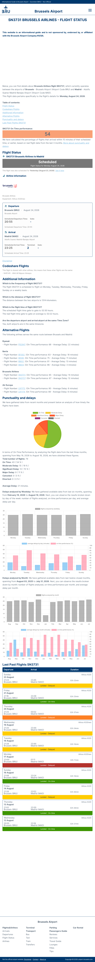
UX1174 (21, 392)
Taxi (28, 937)
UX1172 (21, 388)
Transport (31, 931)
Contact (35, 959)
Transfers (30, 944)
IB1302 (21, 354)
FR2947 (21, 344)
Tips (51, 951)
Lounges (53, 944)
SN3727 (21, 378)
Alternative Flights (10, 116)
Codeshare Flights (10, 109)
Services (53, 937)
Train (28, 941)
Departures (7, 934)
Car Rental (78, 927)
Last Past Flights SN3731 (14, 122)
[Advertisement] (47, 64)
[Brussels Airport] (6, 9)
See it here (59, 170)
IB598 (21, 358)
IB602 (21, 361)
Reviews (53, 934)
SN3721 (21, 375)
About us (43, 959)
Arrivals (6, 931)
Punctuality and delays (13, 119)
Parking (53, 927)
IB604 (21, 365)
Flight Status (8, 106)
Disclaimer (27, 959)
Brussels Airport (48, 11)
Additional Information (12, 112)
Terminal (30, 927)
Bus (27, 934)
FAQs (51, 948)
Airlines (5, 941)
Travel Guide (55, 941)
